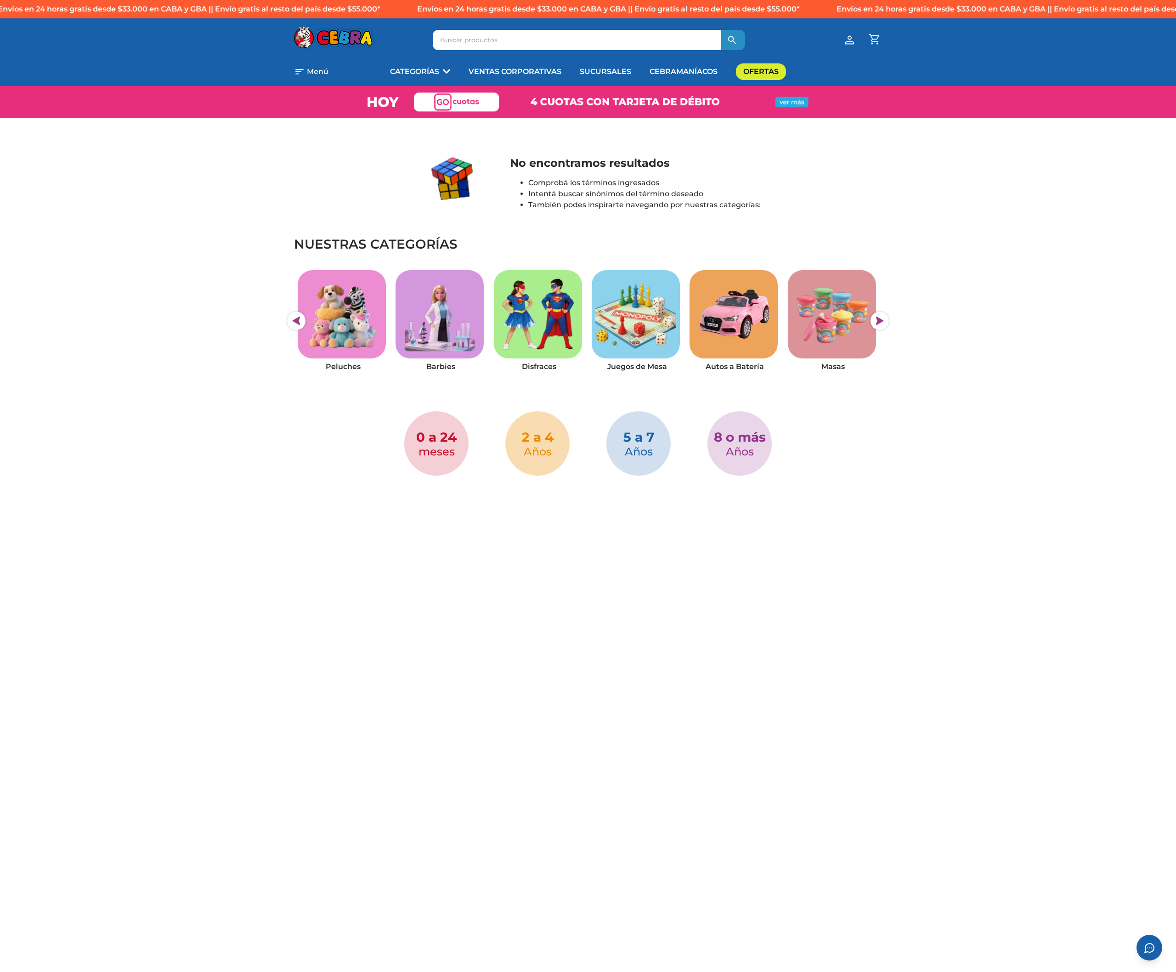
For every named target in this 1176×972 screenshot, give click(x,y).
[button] (323, 71)
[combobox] (589, 40)
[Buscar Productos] (732, 40)
